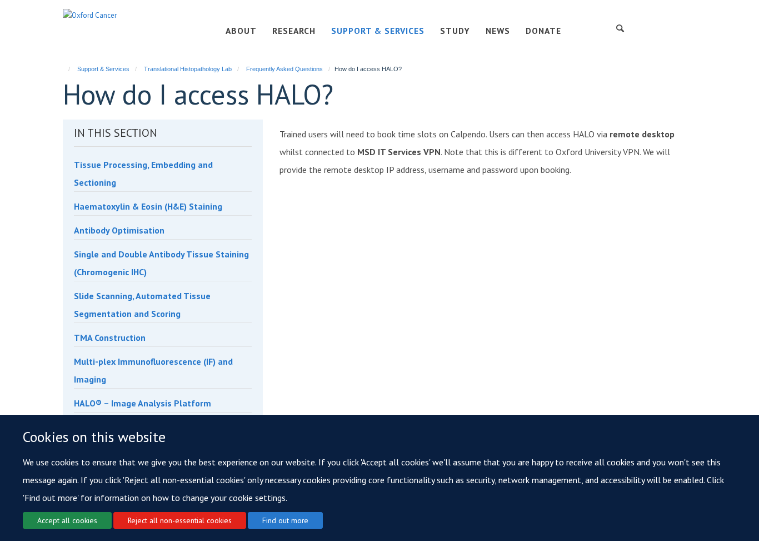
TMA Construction (110, 337)
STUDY (455, 30)
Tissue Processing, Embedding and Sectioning (143, 173)
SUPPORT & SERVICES (378, 30)
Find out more (285, 520)
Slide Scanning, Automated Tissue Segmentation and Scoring (142, 304)
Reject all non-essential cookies (180, 520)
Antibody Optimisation (119, 230)
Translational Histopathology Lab (188, 69)
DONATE (543, 30)
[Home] (64, 69)
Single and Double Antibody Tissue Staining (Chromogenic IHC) (161, 263)
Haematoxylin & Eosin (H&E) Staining (148, 206)
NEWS (498, 30)
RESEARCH (294, 30)
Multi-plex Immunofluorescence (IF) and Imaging (153, 370)
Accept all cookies (67, 520)
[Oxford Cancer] (90, 14)
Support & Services (103, 69)
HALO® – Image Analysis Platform (142, 403)
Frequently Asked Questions (284, 69)
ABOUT (241, 30)
